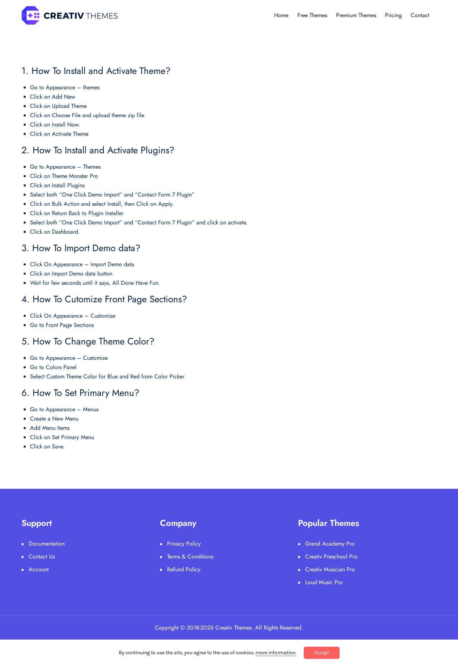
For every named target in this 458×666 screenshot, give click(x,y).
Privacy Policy (184, 544)
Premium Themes (356, 15)
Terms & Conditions (190, 556)
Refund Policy (183, 569)
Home (281, 15)
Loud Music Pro (324, 582)
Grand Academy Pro (330, 544)
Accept (321, 653)
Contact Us (42, 556)
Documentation (47, 544)
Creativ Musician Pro (330, 569)
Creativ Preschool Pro (331, 556)
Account (39, 569)
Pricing (393, 15)
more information (275, 653)
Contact (420, 15)
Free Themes (312, 15)
